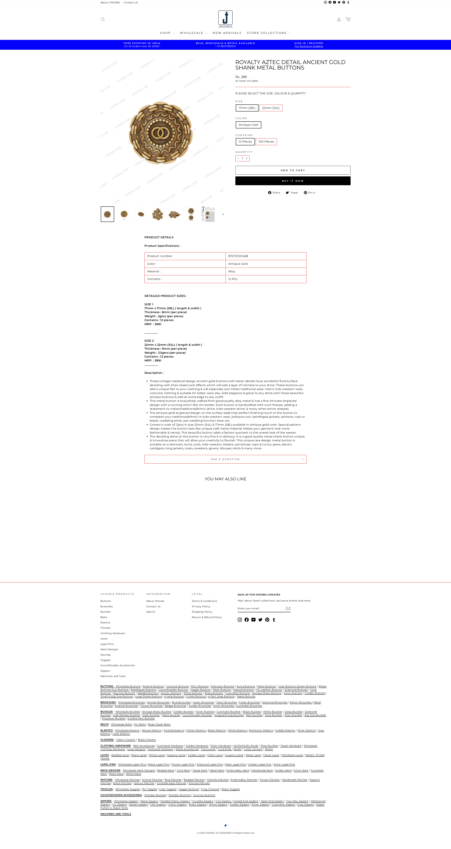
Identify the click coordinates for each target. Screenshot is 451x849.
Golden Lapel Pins (259, 764)
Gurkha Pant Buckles (141, 718)
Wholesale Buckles (127, 711)
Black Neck (116, 773)
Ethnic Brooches (301, 702)
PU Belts (140, 724)
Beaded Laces (120, 755)
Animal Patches (152, 779)
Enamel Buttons (153, 686)
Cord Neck (183, 770)
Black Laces (139, 755)
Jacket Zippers (138, 804)
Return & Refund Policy (207, 617)
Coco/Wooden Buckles (197, 715)
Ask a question (225, 459)
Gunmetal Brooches (249, 705)
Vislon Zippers (177, 804)
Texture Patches (144, 783)
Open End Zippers (272, 801)
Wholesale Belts (121, 724)
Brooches (106, 606)
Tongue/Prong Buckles (229, 715)
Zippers (105, 670)
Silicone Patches (199, 783)
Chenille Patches (217, 779)
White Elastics (238, 730)
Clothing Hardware (112, 633)
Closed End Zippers (245, 801)
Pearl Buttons (222, 689)
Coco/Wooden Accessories (117, 665)
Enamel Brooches (126, 705)
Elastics (105, 622)
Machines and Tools (113, 676)
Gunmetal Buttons (238, 692)
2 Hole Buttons (196, 696)
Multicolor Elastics (261, 730)
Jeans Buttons (246, 696)
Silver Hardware (221, 745)
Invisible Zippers (202, 801)
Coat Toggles (167, 789)
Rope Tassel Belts (159, 724)
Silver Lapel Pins (284, 764)
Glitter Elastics (196, 730)
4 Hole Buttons (174, 696)
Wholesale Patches (127, 779)
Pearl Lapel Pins (235, 764)
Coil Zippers (224, 801)
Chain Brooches (226, 702)
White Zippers (218, 804)
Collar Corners (253, 749)
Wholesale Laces (292, 755)
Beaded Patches (194, 779)
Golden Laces (196, 755)
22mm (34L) (271, 108)
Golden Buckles (184, 711)
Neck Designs (109, 649)
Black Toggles (231, 789)
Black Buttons (214, 692)
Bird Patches (173, 779)
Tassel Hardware (290, 745)
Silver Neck (301, 770)
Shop (166, 33)
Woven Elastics (152, 730)
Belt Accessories (144, 745)
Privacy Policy (201, 606)
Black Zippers (198, 804)
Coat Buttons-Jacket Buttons (297, 686)
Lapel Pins (107, 644)
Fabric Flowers (125, 739)
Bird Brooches (181, 702)
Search (150, 611)
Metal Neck (217, 770)
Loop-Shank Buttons (148, 696)
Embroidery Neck (238, 770)
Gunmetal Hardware (170, 745)
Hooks (269, 749)
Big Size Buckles (315, 715)
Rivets (238, 749)
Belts (103, 617)
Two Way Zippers (297, 801)
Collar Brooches (249, 702)
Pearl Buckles (293, 715)
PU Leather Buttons (269, 689)
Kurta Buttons (246, 686)
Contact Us (131, 2)
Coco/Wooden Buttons (173, 689)
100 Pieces (266, 141)
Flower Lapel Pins (183, 764)
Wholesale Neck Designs (139, 770)
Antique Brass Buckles (156, 711)
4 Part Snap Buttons (221, 696)
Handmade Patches (294, 779)
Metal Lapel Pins (158, 764)
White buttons (193, 692)
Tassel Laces (271, 755)
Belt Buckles (254, 715)
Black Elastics (217, 730)
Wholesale (192, 33)
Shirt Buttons (200, 686)
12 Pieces (245, 141)
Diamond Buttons (296, 689)
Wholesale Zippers (126, 801)
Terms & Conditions (204, 601)
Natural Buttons (243, 689)
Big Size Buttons (124, 692)
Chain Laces (215, 755)
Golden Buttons (315, 692)
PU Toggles (149, 789)
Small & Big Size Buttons (116, 696)
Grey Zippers (305, 804)
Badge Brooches (175, 705)
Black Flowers (147, 739)
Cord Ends (225, 749)
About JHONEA (110, 2)
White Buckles (272, 711)
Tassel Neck (199, 770)
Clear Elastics (121, 733)
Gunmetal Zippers (283, 804)
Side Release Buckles (126, 715)
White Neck (133, 773)
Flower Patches (270, 779)
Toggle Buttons (200, 689)
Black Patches (122, 783)
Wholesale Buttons (128, 686)
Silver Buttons (293, 692)
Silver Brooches (223, 705)
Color (241, 118)
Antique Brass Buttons (266, 692)
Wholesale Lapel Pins (132, 764)
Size (239, 101)
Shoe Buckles (273, 715)
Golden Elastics (285, 730)
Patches (105, 654)
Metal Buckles (171, 715)
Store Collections (267, 33)
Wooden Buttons (179, 795)
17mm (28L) (247, 108)
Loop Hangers (136, 749)
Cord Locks (208, 749)
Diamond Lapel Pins (210, 764)
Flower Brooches (151, 705)
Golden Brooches (200, 705)
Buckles (105, 611)
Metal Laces (253, 755)
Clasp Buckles (293, 711)
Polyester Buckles (113, 718)
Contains (244, 135)
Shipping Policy (202, 611)
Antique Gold (248, 124)
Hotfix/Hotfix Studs (245, 745)
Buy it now (293, 180)
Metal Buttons (266, 686)
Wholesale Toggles (127, 789)
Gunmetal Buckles (228, 711)
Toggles (105, 660)
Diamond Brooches (275, 702)
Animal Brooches (158, 702)
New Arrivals (227, 33)
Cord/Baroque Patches (171, 783)
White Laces (157, 755)
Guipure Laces (234, 755)
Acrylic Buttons (171, 692)
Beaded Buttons (148, 692)
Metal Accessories (187, 749)
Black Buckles (252, 711)
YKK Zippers (158, 804)
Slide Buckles (151, 715)
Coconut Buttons (177, 686)
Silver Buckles (205, 711)
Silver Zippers (260, 804)
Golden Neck (283, 770)
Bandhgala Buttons (143, 689)
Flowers (105, 627)
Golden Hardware (197, 745)
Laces (104, 638)
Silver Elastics (307, 730)
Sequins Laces (176, 755)
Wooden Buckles (155, 795)
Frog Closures (210, 789)
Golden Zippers (239, 804)
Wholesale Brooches (131, 702)
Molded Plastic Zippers (175, 801)
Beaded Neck (165, 770)
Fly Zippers (119, 804)
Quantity (244, 152)
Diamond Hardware (160, 749)
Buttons (105, 601)
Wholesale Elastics (127, 730)
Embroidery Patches (244, 779)
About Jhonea (155, 601)
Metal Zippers (149, 801)
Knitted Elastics (174, 730)
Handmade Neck (262, 770)
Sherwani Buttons (222, 686)
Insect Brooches (203, 702)
